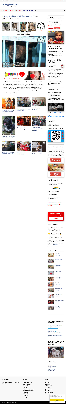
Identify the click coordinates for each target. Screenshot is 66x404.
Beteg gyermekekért (58, 288)
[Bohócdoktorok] (51, 254)
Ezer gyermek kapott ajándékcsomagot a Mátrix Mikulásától (37, 129)
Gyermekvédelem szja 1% (59, 300)
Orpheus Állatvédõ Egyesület (28, 389)
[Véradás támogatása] (51, 283)
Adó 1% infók (47, 382)
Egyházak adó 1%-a (48, 389)
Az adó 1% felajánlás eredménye (20, 16)
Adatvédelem (9, 402)
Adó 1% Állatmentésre (49, 392)
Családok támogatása (59, 259)
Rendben (57, 400)
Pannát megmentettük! (36, 153)
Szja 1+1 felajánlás (26, 384)
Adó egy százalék (10, 4)
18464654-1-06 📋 (23, 33)
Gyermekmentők (48, 384)
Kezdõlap (31, 10)
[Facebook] (60, 0)
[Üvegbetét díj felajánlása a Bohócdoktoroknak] (56, 136)
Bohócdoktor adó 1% (58, 294)
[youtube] (63, 0)
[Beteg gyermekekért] (51, 288)
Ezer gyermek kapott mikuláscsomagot (21, 153)
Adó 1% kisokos (4, 10)
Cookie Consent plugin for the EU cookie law (57, 401)
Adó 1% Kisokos (48, 393)
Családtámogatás (58, 277)
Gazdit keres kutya (58, 265)
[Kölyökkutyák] (51, 306)
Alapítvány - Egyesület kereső (15, 10)
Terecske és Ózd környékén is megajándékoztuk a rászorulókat (8, 153)
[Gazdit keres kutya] (51, 265)
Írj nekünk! (55, 244)
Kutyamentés (25, 392)
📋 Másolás (57, 28)
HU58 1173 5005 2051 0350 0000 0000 (56, 116)
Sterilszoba (25, 387)
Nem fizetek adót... (51, 331)
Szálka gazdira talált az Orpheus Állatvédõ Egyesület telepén (8, 137)
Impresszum (4, 402)
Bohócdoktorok (57, 253)
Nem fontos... (50, 330)
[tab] (50, 251)
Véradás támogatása (58, 282)
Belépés (13, 0)
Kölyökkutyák (57, 306)
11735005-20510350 (56, 112)
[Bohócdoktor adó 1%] (51, 294)
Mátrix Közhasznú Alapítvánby (28, 390)
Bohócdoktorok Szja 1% (27, 382)
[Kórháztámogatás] (51, 271)
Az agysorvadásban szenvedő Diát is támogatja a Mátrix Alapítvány (8, 112)
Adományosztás (26, 397)
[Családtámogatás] (51, 277)
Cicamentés (25, 395)
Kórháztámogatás (58, 271)
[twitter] (62, 0)
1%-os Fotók (25, 10)
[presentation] (50, 251)
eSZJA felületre (55, 52)
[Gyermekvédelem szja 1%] (51, 300)
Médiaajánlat (14, 402)
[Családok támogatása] (51, 259)
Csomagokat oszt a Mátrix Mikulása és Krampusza (22, 128)
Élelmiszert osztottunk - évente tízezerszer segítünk (23, 109)
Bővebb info (57, 398)
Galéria (4, 16)
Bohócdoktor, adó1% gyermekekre (36, 108)
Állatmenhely (25, 385)
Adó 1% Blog (47, 390)
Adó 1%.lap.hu (47, 387)
